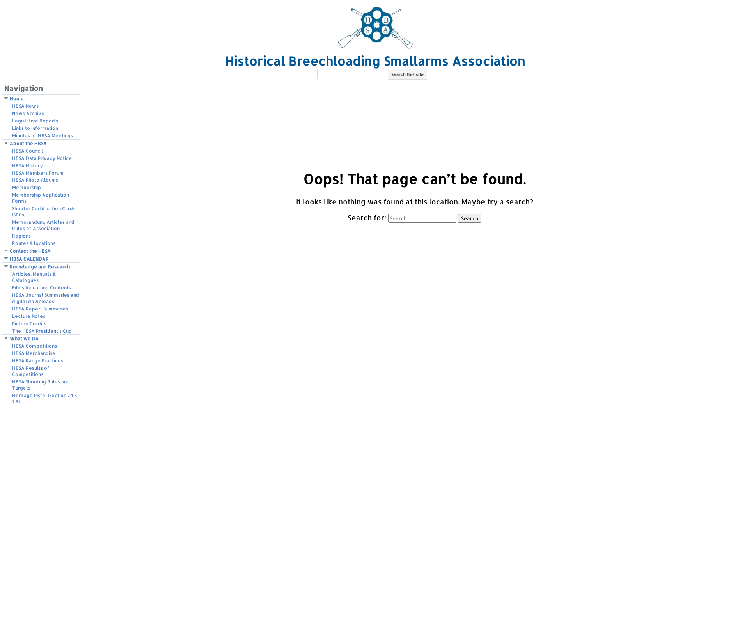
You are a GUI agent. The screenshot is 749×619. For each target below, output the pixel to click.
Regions (21, 236)
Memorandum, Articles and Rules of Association (43, 225)
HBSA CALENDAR (29, 259)
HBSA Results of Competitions (31, 371)
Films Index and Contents (41, 288)
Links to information (35, 128)
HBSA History (27, 165)
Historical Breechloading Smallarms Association (375, 61)
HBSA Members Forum (38, 173)
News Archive (28, 113)
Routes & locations (33, 243)
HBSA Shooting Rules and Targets (41, 385)
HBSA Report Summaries (40, 309)
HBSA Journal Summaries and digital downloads (45, 298)
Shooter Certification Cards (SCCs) (43, 212)
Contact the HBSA (30, 251)
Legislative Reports (35, 121)
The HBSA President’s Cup (42, 331)
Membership (26, 187)
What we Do (24, 338)
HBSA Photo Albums (35, 180)
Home (17, 98)
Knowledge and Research (40, 267)
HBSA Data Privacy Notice (42, 158)
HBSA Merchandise (33, 353)
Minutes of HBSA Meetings (42, 135)
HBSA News (25, 106)
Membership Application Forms (40, 198)
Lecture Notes (28, 316)
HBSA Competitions (34, 346)
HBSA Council (27, 151)
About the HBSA (28, 143)
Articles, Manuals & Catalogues (34, 277)
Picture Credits (29, 323)
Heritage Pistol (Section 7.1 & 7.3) (44, 398)
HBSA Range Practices (37, 361)
